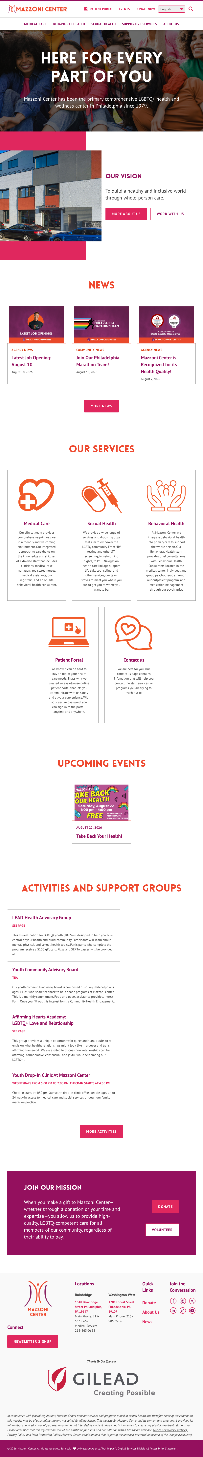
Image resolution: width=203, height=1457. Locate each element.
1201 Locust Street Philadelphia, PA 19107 (121, 1306)
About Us (171, 24)
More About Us (126, 214)
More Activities (101, 1131)
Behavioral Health (69, 24)
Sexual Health (103, 24)
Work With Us (170, 214)
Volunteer (162, 1229)
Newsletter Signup (33, 1341)
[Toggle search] (191, 9)
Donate (165, 1206)
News (147, 1321)
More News (101, 406)
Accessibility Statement (163, 1448)
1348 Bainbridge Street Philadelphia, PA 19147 (88, 1306)
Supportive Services (139, 24)
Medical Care (35, 24)
